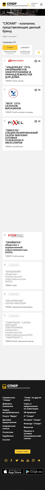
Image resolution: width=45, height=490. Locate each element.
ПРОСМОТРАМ (10, 52)
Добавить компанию (7, 404)
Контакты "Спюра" (22, 451)
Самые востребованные (10, 411)
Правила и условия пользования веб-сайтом (33, 435)
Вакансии (28, 427)
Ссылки (6, 439)
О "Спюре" (29, 416)
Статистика (7, 432)
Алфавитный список (8, 427)
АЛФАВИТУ (25, 47)
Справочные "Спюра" (8, 398)
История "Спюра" (32, 420)
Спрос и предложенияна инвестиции (31, 406)
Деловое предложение (9, 421)
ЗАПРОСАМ (25, 52)
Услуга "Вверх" (9, 416)
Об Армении (30, 412)
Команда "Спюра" (33, 423)
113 (33, 5)
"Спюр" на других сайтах (32, 398)
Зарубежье (8, 436)
